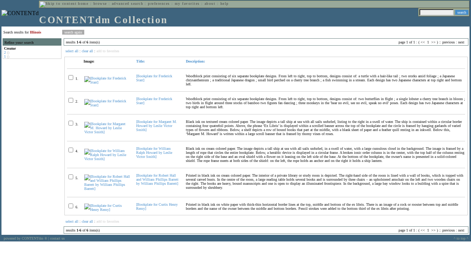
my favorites (187, 3)
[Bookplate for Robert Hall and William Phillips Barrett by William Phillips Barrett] (157, 179)
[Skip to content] (58, 3)
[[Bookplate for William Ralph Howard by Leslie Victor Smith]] (107, 159)
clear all (87, 51)
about (210, 3)
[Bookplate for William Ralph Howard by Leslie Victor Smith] (154, 152)
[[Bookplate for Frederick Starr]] (107, 82)
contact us (57, 238)
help (224, 3)
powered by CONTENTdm (25, 238)
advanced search (127, 3)
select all (71, 51)
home (83, 3)
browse (100, 3)
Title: (140, 61)
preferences (159, 3)
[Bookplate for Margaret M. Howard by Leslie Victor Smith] (156, 126)
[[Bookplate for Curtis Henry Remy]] (107, 210)
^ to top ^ (461, 238)
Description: (195, 61)
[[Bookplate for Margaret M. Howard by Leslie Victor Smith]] (107, 132)
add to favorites (107, 51)
